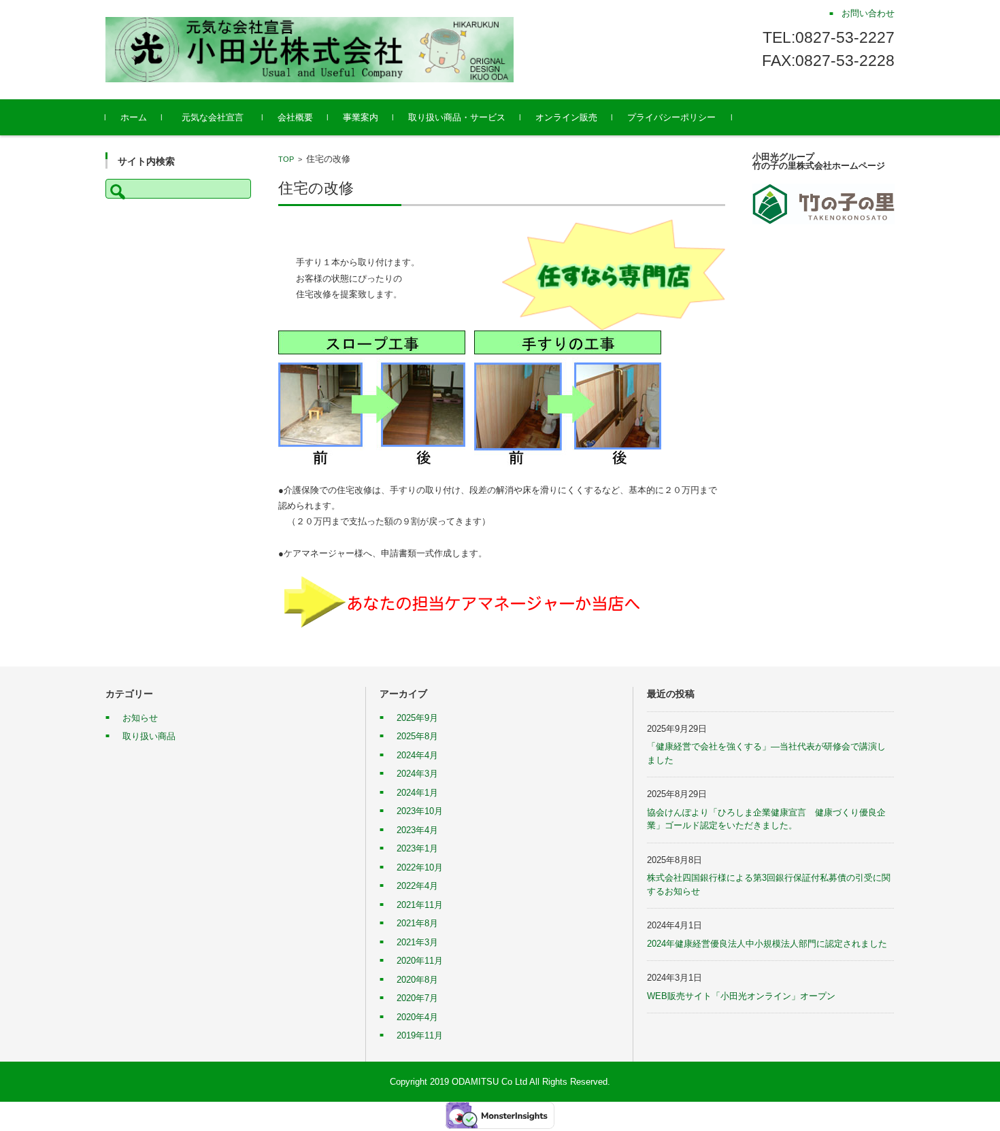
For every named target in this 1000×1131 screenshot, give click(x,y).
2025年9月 (417, 718)
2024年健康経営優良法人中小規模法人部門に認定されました (767, 944)
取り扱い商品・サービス (456, 117)
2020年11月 (420, 961)
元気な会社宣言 (217, 117)
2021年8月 (417, 923)
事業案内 (360, 117)
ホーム (133, 117)
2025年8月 (417, 736)
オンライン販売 (566, 117)
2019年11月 (420, 1035)
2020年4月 (417, 1017)
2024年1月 (417, 793)
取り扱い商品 (149, 736)
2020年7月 (417, 998)
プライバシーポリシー (671, 117)
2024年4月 (417, 755)
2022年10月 (420, 867)
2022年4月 (417, 886)
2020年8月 (417, 980)
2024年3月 (417, 774)
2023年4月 (417, 830)
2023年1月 (417, 848)
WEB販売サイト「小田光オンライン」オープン (741, 996)
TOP (286, 159)
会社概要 (295, 117)
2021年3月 (417, 942)
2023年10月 (420, 811)
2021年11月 (420, 905)
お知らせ (140, 718)
